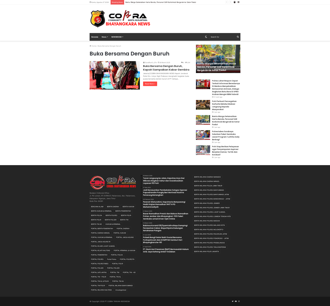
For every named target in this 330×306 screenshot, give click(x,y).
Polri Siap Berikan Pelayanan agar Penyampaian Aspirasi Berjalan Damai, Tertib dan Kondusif (225, 150)
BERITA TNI (124, 220)
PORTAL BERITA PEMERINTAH (102, 229)
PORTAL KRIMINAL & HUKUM (124, 250)
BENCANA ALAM (97, 207)
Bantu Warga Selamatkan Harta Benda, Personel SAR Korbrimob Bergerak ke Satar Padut (216, 67)
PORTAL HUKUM (120, 233)
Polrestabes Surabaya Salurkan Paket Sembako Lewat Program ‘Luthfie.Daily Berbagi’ (159, 2)
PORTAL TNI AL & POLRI (100, 281)
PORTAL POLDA (117, 255)
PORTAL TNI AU (118, 281)
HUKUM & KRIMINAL (113, 224)
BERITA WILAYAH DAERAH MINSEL (207, 181)
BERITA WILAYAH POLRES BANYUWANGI (209, 190)
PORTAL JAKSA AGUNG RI (100, 242)
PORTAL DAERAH (123, 229)
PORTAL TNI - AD (129, 272)
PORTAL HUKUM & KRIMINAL (102, 237)
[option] (218, 59)
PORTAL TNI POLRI (98, 286)
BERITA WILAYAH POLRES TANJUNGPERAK (210, 247)
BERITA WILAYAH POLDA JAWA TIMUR (208, 186)
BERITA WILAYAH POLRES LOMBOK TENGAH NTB (212, 216)
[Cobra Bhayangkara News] (120, 19)
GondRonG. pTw (151, 62)
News (104, 37)
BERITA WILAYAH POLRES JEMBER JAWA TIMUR (212, 208)
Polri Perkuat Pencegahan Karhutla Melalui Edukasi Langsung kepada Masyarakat (224, 105)
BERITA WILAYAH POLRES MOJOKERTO (208, 230)
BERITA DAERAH (113, 207)
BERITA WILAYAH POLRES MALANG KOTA (209, 225)
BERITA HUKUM (128, 207)
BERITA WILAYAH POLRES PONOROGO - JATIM (211, 238)
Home (93, 46)
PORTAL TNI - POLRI (98, 277)
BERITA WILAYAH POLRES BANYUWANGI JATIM (211, 194)
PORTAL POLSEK (97, 268)
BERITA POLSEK (111, 220)
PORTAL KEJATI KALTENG (100, 250)
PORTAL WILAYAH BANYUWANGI (121, 286)
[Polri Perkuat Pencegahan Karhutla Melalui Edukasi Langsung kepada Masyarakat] (203, 105)
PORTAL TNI (114, 272)
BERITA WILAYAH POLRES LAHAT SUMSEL (209, 212)
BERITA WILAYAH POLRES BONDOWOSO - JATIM (212, 199)
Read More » (150, 84)
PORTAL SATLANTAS (99, 272)
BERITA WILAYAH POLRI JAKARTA (206, 251)
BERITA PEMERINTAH (123, 211)
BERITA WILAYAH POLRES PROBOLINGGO (209, 243)
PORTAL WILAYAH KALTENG (101, 290)
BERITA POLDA (96, 215)
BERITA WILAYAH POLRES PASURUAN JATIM (210, 234)
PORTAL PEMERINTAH (99, 255)
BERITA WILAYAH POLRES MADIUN (207, 221)
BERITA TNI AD (96, 224)
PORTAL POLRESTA (127, 259)
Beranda (94, 37)
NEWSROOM (116, 37)
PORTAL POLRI (117, 264)
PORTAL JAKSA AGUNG (125, 237)
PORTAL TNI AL (115, 277)
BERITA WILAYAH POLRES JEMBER (207, 203)
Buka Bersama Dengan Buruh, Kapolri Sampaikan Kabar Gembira (166, 67)
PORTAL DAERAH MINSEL (100, 233)
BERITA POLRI (126, 215)
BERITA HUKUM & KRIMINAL (101, 211)
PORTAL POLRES (97, 259)
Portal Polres (111, 259)
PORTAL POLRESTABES (99, 264)
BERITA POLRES (111, 215)
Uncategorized (120, 290)
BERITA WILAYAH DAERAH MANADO (207, 177)
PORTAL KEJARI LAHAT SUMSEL (103, 246)
